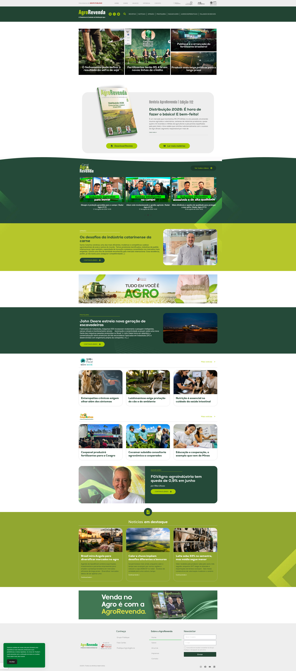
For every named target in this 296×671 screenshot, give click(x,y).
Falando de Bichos (208, 14)
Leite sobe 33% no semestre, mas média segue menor (194, 557)
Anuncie (135, 3)
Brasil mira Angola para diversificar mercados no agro (100, 557)
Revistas (132, 14)
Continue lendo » (86, 577)
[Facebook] (110, 14)
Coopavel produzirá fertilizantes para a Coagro (98, 454)
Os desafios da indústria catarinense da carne (115, 239)
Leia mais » (153, 132)
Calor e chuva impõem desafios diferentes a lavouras (147, 557)
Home (117, 3)
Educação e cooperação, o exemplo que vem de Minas (193, 454)
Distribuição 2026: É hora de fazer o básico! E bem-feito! (175, 112)
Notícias (141, 14)
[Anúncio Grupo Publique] (148, 303)
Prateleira (161, 14)
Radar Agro (173, 14)
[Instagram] (114, 14)
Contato (158, 3)
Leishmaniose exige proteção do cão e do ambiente (146, 399)
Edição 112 (186, 102)
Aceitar (12, 662)
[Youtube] (118, 14)
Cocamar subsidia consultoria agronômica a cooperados (147, 454)
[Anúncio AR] (148, 619)
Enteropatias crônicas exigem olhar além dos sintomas (100, 399)
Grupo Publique (123, 637)
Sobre (125, 3)
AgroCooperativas (189, 14)
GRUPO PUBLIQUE (96, 3)
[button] (81, 196)
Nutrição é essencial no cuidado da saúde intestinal (193, 399)
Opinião (151, 14)
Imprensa (146, 3)
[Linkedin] (214, 667)
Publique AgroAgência (126, 648)
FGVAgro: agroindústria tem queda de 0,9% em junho (176, 478)
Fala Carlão (121, 643)
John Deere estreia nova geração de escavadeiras (113, 323)
